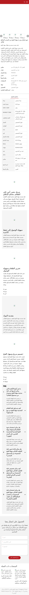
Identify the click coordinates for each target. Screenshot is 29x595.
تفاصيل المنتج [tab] (14, 96)
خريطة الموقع (18, 591)
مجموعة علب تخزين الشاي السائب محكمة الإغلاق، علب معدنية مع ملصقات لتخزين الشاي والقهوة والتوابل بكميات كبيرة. (21, 582)
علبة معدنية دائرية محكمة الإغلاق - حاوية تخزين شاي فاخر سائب (6, 577)
